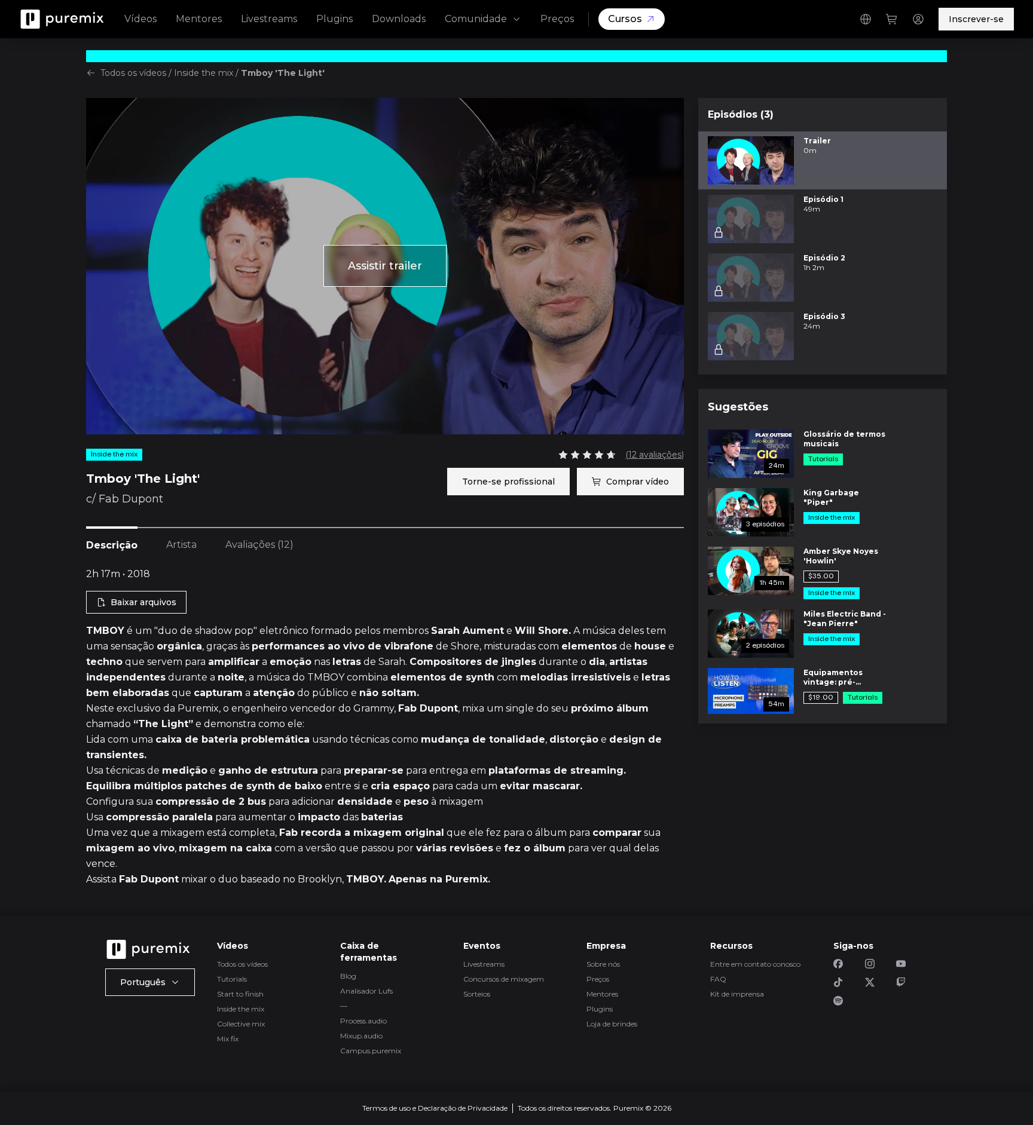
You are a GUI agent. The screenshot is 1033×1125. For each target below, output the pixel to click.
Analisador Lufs (366, 990)
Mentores (199, 18)
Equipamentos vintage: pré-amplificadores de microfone (839, 677)
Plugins (334, 18)
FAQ (718, 978)
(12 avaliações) (654, 454)
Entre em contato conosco (755, 964)
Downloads (399, 18)
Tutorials (232, 978)
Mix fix (228, 1038)
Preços (557, 18)
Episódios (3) (741, 114)
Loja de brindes (611, 1023)
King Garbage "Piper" (831, 497)
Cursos (625, 18)
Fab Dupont (131, 498)
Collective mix (241, 1023)
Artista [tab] (181, 544)
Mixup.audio (361, 1035)
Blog (348, 975)
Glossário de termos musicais (844, 439)
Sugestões (738, 406)
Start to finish (240, 993)
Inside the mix (203, 73)
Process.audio (363, 1020)
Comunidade (476, 18)
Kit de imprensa (737, 993)
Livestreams (269, 18)
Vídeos (140, 18)
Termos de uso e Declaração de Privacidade (435, 1107)
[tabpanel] (385, 727)
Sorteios (476, 993)
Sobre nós (603, 964)
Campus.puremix (370, 1050)
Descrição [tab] (111, 545)
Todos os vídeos (133, 73)
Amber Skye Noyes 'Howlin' (840, 556)
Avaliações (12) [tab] (259, 544)
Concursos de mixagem (503, 978)
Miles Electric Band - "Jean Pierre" (844, 618)
